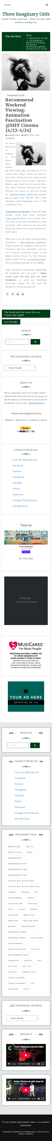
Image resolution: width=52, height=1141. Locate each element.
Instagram (19, 477)
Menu (7, 5)
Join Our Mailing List (25, 460)
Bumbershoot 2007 (17, 864)
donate (9, 420)
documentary (15, 898)
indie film (28, 915)
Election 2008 (15, 904)
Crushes (25, 892)
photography (15, 943)
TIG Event (13, 989)
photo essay (37, 938)
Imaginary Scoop (15, 95)
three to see (28, 972)
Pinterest (18, 494)
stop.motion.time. (36, 259)
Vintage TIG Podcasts (25, 500)
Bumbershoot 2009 (17, 875)
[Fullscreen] (42, 1064)
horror (33, 909)
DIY (36, 892)
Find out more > (37, 403)
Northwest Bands (17, 932)
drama (30, 898)
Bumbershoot (15, 858)
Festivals (32, 904)
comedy (12, 892)
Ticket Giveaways (17, 983)
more (44, 420)
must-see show (30, 921)
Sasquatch (13, 961)
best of (30, 847)
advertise (21, 420)
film (10, 909)
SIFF (39, 961)
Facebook (18, 465)
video (26, 989)
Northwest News (17, 938)
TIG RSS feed (20, 506)
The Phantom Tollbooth (33, 242)
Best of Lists (15, 852)
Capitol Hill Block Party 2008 (24, 886)
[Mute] (39, 1064)
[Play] (9, 1064)
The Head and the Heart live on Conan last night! (22, 313)
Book (29, 852)
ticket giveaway (16, 978)
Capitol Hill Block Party (21, 881)
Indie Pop (13, 921)
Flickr (16, 488)
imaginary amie (13, 135)
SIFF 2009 (12, 966)
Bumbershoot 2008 (17, 869)
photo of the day (17, 949)
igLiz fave (13, 915)
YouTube (17, 483)
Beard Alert (14, 847)
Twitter (17, 471)
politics (35, 949)
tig (32, 983)
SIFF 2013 (12, 972)
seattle (28, 961)
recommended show (18, 955)
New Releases (28, 926)
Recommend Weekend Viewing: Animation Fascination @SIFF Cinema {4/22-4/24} (21, 115)
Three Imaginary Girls (26, 14)
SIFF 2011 (26, 966)
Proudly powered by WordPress (19, 1132)
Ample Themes (25, 1134)
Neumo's (12, 926)
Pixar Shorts (12, 218)
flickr (21, 909)
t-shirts (33, 420)
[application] (26, 1055)
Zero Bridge (11, 322)
